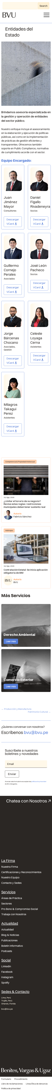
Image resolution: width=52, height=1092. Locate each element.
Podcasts (6, 951)
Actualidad (7, 929)
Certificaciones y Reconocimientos (21, 872)
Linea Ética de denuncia (37, 1084)
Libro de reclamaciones (12, 1084)
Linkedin (6, 966)
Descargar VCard (12, 222)
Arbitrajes (9, 530)
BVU (15, 582)
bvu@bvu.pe (36, 732)
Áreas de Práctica (11, 898)
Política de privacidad (11, 1088)
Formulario (6, 1079)
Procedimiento (20, 1079)
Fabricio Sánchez (22, 516)
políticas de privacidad (38, 781)
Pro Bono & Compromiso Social (19, 909)
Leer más (11, 641)
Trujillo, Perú (6, 1000)
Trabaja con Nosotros (13, 914)
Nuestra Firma (9, 866)
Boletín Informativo (12, 945)
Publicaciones (9, 940)
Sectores (6, 903)
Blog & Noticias (10, 935)
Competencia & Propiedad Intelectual (20, 462)
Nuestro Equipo (10, 877)
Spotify (5, 982)
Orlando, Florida (8, 1003)
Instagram (7, 977)
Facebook (7, 971)
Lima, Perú (6, 997)
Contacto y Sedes (11, 882)
